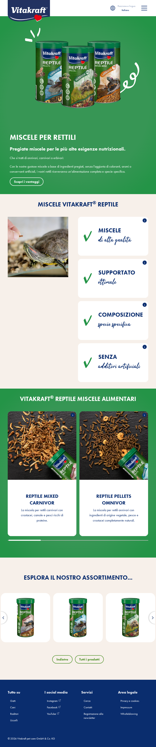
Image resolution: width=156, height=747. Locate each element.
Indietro (62, 659)
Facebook (52, 707)
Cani (12, 707)
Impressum (126, 707)
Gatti (13, 701)
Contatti (88, 707)
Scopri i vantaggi (26, 182)
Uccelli (14, 720)
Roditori (14, 714)
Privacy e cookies (129, 701)
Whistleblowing (129, 714)
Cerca (87, 701)
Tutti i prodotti (89, 659)
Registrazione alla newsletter (93, 716)
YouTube (52, 714)
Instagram (52, 701)
